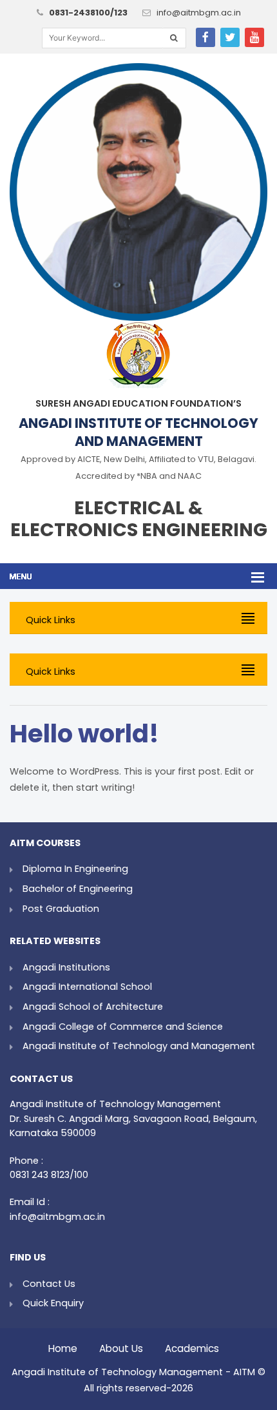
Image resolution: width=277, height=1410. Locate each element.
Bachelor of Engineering (78, 888)
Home (62, 1345)
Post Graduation (61, 908)
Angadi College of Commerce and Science (123, 1026)
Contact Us (49, 1283)
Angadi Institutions (66, 967)
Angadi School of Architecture (93, 1006)
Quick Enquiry (53, 1303)
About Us (121, 1345)
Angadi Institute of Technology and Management (139, 1045)
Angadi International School (87, 986)
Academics (192, 1345)
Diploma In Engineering (75, 868)
